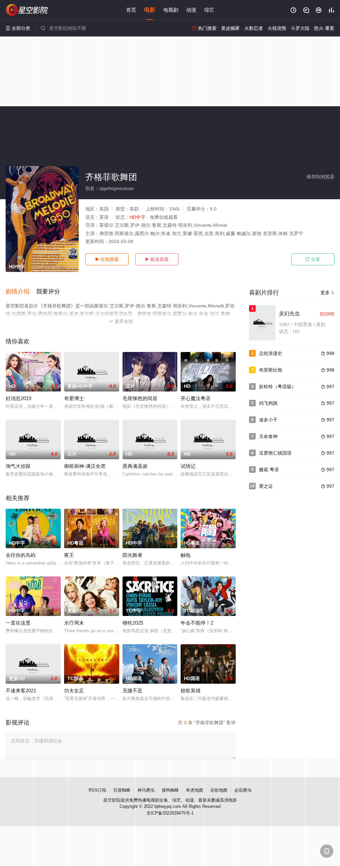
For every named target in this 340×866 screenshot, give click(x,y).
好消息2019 (18, 398)
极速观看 (157, 259)
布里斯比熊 (270, 370)
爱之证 (266, 486)
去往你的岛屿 (21, 555)
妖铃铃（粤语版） (277, 386)
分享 (312, 259)
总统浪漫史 (270, 353)
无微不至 (132, 690)
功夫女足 (74, 690)
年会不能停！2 (197, 623)
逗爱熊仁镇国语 (275, 453)
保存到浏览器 (320, 176)
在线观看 (107, 259)
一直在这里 (18, 623)
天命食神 (268, 436)
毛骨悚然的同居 (140, 398)
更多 (327, 292)
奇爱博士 (74, 398)
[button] (21, 292)
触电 (186, 555)
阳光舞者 (132, 555)
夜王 (69, 555)
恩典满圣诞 (135, 466)
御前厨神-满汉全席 (85, 466)
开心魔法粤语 (196, 398)
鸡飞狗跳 (268, 403)
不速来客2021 (21, 690)
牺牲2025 (133, 623)
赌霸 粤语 (269, 469)
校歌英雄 (191, 690)
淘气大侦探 (18, 466)
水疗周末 (74, 623)
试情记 (188, 466)
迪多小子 (268, 419)
